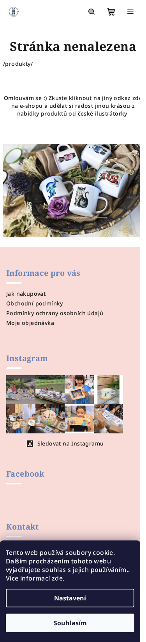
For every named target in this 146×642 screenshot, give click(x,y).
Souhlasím (70, 623)
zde (57, 578)
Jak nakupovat (26, 293)
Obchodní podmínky (34, 303)
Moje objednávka (30, 322)
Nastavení (70, 598)
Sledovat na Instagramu (70, 443)
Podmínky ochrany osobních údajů (54, 313)
